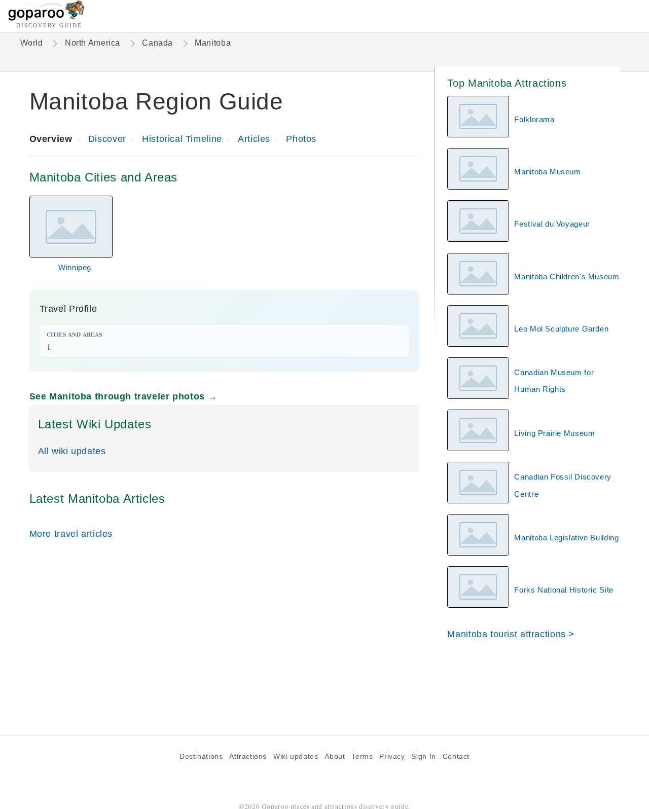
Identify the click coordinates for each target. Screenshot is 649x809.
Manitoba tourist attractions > (510, 634)
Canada (157, 43)
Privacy (392, 756)
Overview (51, 138)
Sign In (423, 756)
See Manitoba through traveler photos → (123, 396)
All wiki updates (72, 451)
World (31, 43)
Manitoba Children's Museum (566, 276)
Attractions (248, 756)
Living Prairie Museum (554, 433)
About (334, 756)
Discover (107, 138)
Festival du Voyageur (552, 223)
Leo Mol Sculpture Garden (561, 328)
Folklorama (534, 119)
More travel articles (71, 533)
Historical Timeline (182, 138)
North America (92, 43)
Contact (456, 756)
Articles (254, 138)
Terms (362, 756)
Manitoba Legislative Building (566, 537)
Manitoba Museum (547, 171)
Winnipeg (74, 267)
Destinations (201, 756)
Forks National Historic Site (563, 589)
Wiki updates (295, 756)
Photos (301, 138)
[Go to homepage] (46, 18)
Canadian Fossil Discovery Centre (562, 485)
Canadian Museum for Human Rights (554, 380)
